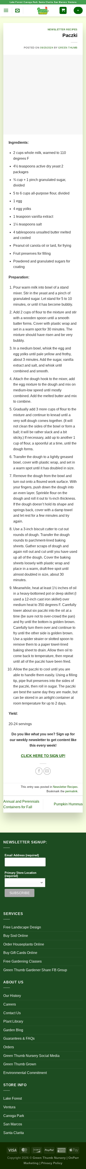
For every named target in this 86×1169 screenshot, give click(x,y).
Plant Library (13, 1021)
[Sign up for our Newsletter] (17, 10)
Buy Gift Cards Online (20, 953)
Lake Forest (16, 2)
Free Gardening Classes (22, 961)
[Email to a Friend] (47, 771)
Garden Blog (13, 1030)
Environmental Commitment (25, 1073)
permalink (71, 791)
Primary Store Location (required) (20, 874)
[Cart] (63, 10)
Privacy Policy (51, 1163)
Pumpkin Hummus (68, 804)
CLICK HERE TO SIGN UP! (43, 756)
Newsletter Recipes (62, 29)
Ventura (72, 2)
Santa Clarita (46, 2)
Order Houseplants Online (23, 944)
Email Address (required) (22, 855)
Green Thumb (67, 47)
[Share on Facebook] (39, 771)
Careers (9, 1004)
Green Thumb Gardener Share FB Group (35, 970)
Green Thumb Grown (19, 1064)
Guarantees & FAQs (19, 1038)
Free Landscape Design (22, 927)
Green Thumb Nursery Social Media (31, 1056)
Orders (8, 1047)
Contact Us (12, 1013)
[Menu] (6, 10)
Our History (12, 996)
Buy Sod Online (15, 936)
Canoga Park (31, 2)
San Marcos (60, 2)
